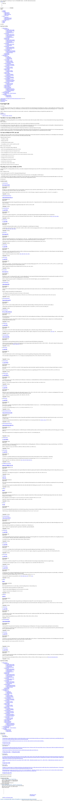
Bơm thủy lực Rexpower (10, 88)
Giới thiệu (4, 10)
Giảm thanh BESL (6, 621)
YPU (55, 216)
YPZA (57, 216)
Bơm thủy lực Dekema (10, 75)
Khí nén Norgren (7, 49)
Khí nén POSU (6, 53)
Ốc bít (3, 504)
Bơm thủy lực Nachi (9, 702)
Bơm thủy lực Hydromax (10, 65)
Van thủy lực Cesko (9, 84)
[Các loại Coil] (3, 100)
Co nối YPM (5, 325)
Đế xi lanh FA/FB (6, 185)
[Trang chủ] (1, 1)
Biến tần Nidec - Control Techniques (10, 93)
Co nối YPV (4, 259)
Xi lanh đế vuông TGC (7, 772)
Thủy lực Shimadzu (7, 91)
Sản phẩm (4, 11)
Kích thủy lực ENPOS (10, 81)
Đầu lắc (4, 596)
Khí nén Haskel (6, 54)
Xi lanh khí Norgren (9, 52)
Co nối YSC (4, 556)
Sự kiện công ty (6, 19)
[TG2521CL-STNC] (2, 99)
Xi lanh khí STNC (9, 41)
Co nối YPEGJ (5, 375)
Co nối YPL (4, 349)
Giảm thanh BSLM (6, 517)
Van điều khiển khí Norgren (10, 50)
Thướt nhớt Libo (9, 692)
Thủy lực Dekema (7, 73)
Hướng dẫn (4, 20)
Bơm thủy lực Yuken (9, 71)
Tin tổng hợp (6, 17)
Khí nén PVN (6, 33)
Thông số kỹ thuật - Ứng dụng (7, 115)
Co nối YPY (4, 633)
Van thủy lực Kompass (10, 711)
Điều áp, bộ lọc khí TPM (10, 30)
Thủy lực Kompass (7, 710)
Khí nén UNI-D (6, 38)
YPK (12, 228)
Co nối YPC (4, 452)
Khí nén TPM (6, 29)
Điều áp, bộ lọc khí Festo (10, 682)
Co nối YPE (4, 246)
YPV (57, 657)
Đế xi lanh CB (5, 234)
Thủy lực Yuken (7, 69)
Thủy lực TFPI (6, 72)
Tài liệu (3, 21)
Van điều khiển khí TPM (10, 664)
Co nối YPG (4, 544)
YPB (6, 228)
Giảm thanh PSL (5, 284)
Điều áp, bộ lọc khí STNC (10, 40)
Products (2, 98)
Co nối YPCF (5, 567)
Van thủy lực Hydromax (10, 64)
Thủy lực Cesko (7, 82)
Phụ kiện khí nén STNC (10, 42)
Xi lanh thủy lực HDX (10, 62)
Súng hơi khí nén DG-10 (7, 197)
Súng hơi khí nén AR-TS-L (8, 425)
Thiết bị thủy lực (7, 13)
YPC (53, 216)
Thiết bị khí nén (6, 12)
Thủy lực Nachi (6, 66)
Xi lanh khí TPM (9, 31)
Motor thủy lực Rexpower (10, 89)
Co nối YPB (4, 532)
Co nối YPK (4, 608)
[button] (1, 101)
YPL (51, 216)
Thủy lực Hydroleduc (7, 86)
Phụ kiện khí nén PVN (10, 37)
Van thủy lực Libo (9, 58)
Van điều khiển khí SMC (10, 44)
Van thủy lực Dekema (9, 74)
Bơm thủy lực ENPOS (10, 79)
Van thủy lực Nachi (9, 701)
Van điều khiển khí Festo (10, 47)
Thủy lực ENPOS (7, 78)
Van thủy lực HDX (9, 60)
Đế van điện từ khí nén (7, 311)
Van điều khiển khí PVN (10, 34)
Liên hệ (3, 22)
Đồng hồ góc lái (9, 96)
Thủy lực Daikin (7, 68)
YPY (51, 331)
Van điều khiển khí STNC (10, 674)
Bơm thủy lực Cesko (9, 83)
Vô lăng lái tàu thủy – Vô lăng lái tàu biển (11, 751)
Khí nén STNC (10, 98)
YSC (27, 253)
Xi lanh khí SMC (9, 45)
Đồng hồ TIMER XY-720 (7, 465)
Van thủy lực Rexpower (10, 90)
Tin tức (3, 16)
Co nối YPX (4, 400)
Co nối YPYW (5, 362)
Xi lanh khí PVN (9, 36)
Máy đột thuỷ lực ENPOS (10, 80)
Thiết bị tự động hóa (7, 14)
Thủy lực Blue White (7, 85)
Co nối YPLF (5, 210)
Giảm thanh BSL (6, 336)
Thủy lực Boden (7, 720)
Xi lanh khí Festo (9, 683)
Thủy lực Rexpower (7, 87)
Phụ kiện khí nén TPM (10, 32)
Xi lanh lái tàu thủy (6, 742)
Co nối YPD (4, 221)
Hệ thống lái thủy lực (7, 729)
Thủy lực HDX (6, 59)
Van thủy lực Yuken (9, 70)
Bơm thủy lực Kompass (10, 77)
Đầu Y (3, 490)
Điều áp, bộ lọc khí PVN (10, 35)
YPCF (23, 253)
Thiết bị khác (6, 15)
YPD (55, 657)
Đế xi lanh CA (5, 271)
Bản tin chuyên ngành (7, 18)
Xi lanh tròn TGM (6, 762)
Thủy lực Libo (6, 56)
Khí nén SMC (6, 43)
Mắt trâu (4, 477)
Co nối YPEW (5, 439)
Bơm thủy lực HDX (9, 61)
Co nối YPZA (5, 649)
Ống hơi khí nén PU (6, 300)
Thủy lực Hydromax (7, 63)
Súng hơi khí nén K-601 (7, 412)
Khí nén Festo (6, 46)
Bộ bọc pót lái (8, 730)
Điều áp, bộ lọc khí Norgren (10, 51)
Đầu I (3, 581)
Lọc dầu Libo (8, 57)
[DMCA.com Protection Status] (33, 797)
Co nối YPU (4, 387)
